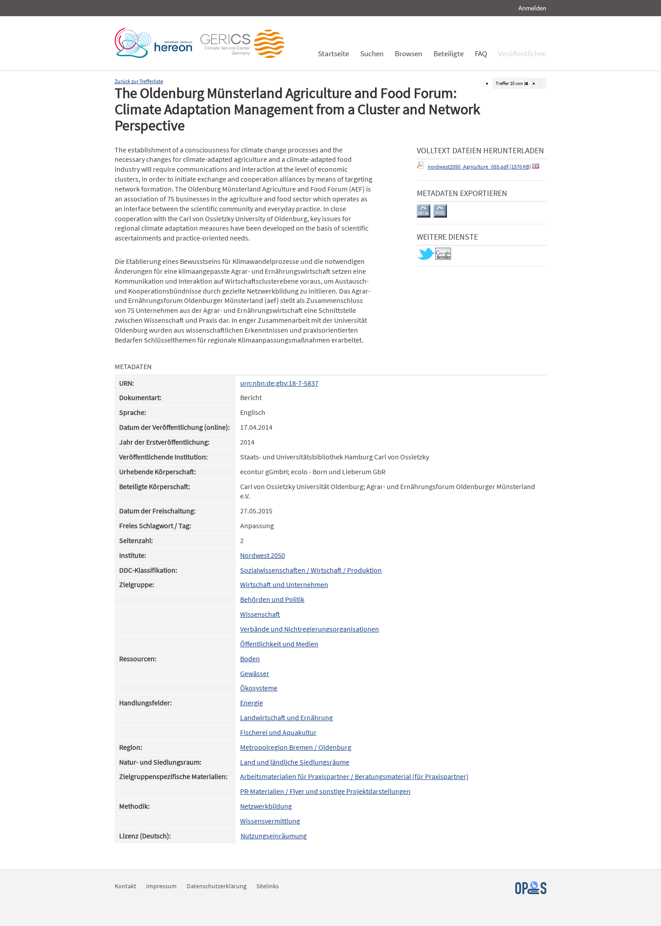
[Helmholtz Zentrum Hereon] (156, 55)
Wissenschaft (260, 614)
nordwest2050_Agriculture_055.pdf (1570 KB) (479, 166)
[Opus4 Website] (530, 892)
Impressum (161, 886)
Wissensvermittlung (270, 821)
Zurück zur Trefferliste (139, 81)
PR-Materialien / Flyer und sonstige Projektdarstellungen (325, 791)
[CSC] (245, 55)
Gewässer (254, 673)
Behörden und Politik (272, 599)
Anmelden (532, 8)
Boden (250, 658)
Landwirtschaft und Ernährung (286, 717)
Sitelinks (267, 886)
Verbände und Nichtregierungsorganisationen (309, 629)
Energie (251, 703)
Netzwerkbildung (266, 806)
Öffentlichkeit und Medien (279, 644)
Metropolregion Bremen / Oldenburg (295, 747)
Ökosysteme (258, 688)
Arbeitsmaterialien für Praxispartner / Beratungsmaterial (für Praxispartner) (354, 776)
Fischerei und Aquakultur (278, 732)
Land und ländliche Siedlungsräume (294, 762)
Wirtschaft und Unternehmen (284, 584)
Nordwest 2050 (262, 555)
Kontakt (125, 886)
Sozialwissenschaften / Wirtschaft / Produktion (311, 570)
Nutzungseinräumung (274, 836)
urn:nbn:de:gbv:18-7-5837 (279, 383)
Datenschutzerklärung (216, 886)
